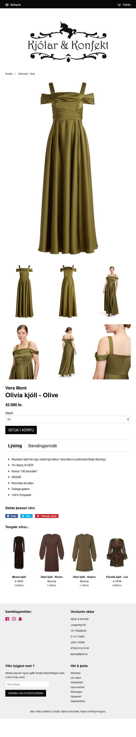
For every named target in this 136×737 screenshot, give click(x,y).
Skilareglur (77, 691)
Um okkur (76, 677)
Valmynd (15, 4)
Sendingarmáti (42, 445)
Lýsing (15, 445)
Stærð (9, 413)
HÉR (30, 465)
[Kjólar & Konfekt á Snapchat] (20, 619)
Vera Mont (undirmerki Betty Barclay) (83, 459)
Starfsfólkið (77, 682)
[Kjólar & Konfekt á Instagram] (14, 619)
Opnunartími (77, 687)
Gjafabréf (76, 696)
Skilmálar (76, 673)
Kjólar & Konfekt (70, 711)
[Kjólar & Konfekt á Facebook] (7, 619)
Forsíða (9, 73)
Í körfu (126, 4)
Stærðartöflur (78, 701)
